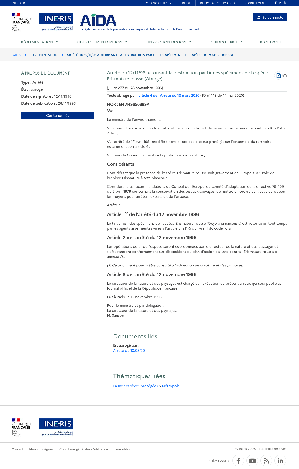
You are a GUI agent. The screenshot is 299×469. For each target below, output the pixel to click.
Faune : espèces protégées (135, 385)
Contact (17, 449)
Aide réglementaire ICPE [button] (99, 41)
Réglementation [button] (37, 41)
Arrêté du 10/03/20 (129, 350)
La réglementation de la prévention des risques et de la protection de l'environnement (139, 29)
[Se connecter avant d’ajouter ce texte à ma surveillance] (285, 75)
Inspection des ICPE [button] (167, 41)
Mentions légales (41, 449)
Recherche (270, 41)
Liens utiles (122, 449)
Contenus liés (57, 115)
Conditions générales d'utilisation (83, 449)
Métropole (171, 385)
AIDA (17, 55)
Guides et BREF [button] (224, 41)
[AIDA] (98, 20)
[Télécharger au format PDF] (278, 75)
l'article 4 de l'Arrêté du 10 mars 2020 (168, 95)
